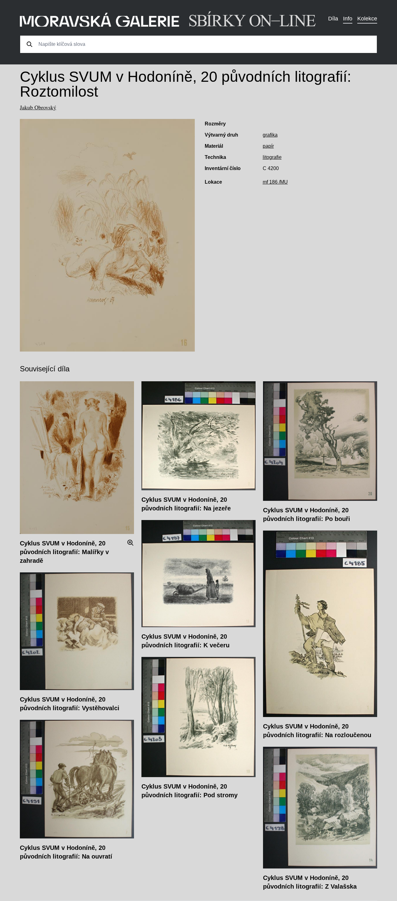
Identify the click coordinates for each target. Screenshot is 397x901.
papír (268, 146)
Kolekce (367, 18)
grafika (270, 135)
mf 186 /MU (275, 182)
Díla (333, 18)
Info (347, 18)
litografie (272, 157)
